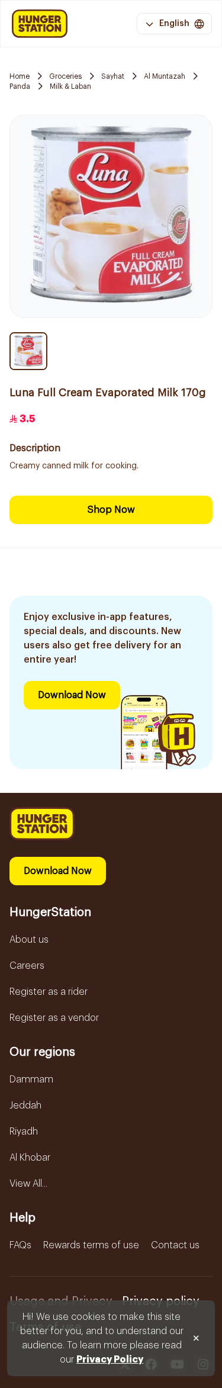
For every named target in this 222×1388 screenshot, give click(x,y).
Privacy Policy (109, 1359)
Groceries (65, 76)
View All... (28, 1183)
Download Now (72, 695)
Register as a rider (48, 992)
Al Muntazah (164, 76)
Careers (26, 966)
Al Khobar (29, 1157)
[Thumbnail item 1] (28, 351)
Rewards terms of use (91, 1245)
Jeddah (25, 1105)
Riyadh (23, 1131)
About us (29, 939)
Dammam (31, 1079)
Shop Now (111, 510)
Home (19, 76)
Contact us (175, 1245)
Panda (19, 86)
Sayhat (112, 76)
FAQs (20, 1245)
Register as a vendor (54, 1018)
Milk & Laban (70, 86)
